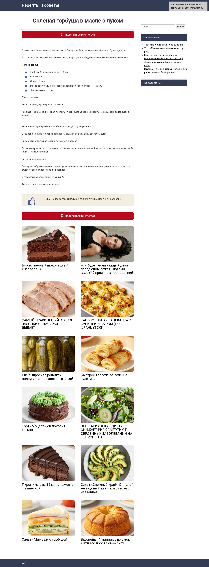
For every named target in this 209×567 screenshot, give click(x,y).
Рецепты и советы (40, 5)
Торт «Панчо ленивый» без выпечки (163, 44)
